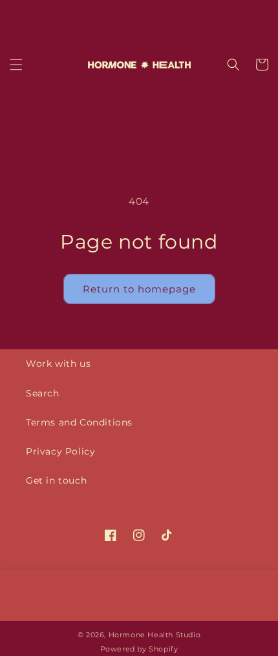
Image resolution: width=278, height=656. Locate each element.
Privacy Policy (60, 451)
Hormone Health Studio (155, 634)
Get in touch (56, 480)
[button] (16, 64)
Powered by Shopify (139, 648)
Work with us (58, 363)
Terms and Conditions (79, 422)
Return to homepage (139, 289)
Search (42, 393)
